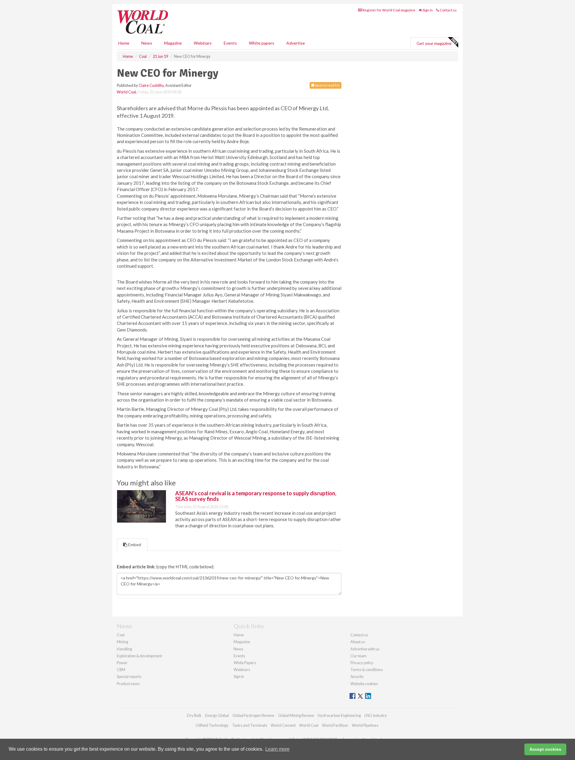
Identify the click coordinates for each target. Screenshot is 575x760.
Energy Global (217, 715)
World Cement (283, 725)
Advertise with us (364, 649)
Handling (124, 649)
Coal (121, 634)
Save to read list (327, 85)
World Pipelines (365, 725)
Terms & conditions (366, 669)
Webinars (203, 43)
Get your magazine (434, 43)
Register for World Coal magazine (388, 10)
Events (230, 43)
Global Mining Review (296, 715)
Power (122, 662)
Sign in (427, 10)
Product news (128, 683)
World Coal (126, 92)
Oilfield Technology (212, 725)
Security (357, 676)
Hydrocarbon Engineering (339, 715)
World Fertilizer (335, 725)
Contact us (448, 10)
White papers (261, 43)
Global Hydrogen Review (253, 715)
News (238, 649)
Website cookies (364, 683)
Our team (358, 655)
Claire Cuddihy (151, 85)
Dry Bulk (194, 715)
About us (357, 641)
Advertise (295, 43)
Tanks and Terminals (249, 725)
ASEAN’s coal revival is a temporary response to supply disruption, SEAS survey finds (255, 496)
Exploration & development (139, 655)
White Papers (245, 662)
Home (123, 43)
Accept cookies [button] (545, 749)
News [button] (146, 43)
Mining (122, 641)
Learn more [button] (277, 749)
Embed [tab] (134, 544)
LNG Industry (375, 715)
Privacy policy (361, 662)
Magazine (173, 43)
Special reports (129, 676)
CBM (121, 669)
